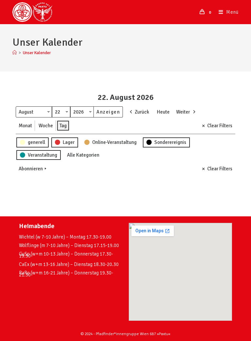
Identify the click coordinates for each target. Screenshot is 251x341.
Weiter (183, 112)
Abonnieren (31, 169)
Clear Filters (219, 126)
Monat (25, 126)
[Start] (14, 52)
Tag (63, 126)
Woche (46, 126)
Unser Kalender (37, 52)
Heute (163, 112)
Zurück (142, 112)
